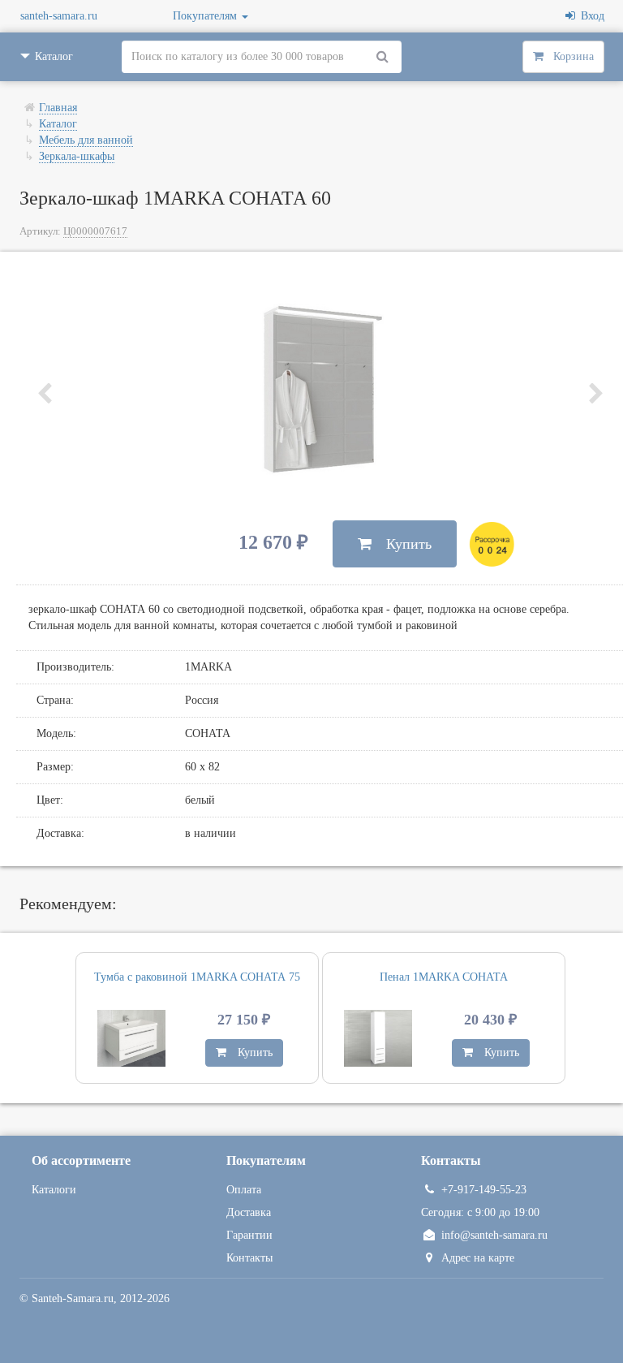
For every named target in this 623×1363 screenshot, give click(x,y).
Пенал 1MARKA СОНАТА (444, 977)
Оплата (243, 1190)
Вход (589, 16)
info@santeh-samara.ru (494, 1235)
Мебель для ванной (86, 140)
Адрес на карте (477, 1258)
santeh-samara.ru (58, 16)
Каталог (58, 124)
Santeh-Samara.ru (73, 1298)
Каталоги (54, 1190)
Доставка (248, 1212)
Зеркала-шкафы (76, 156)
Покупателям (206, 16)
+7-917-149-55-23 (483, 1190)
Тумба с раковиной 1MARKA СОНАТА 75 (197, 977)
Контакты (249, 1258)
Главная (58, 107)
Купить (402, 544)
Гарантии (249, 1235)
